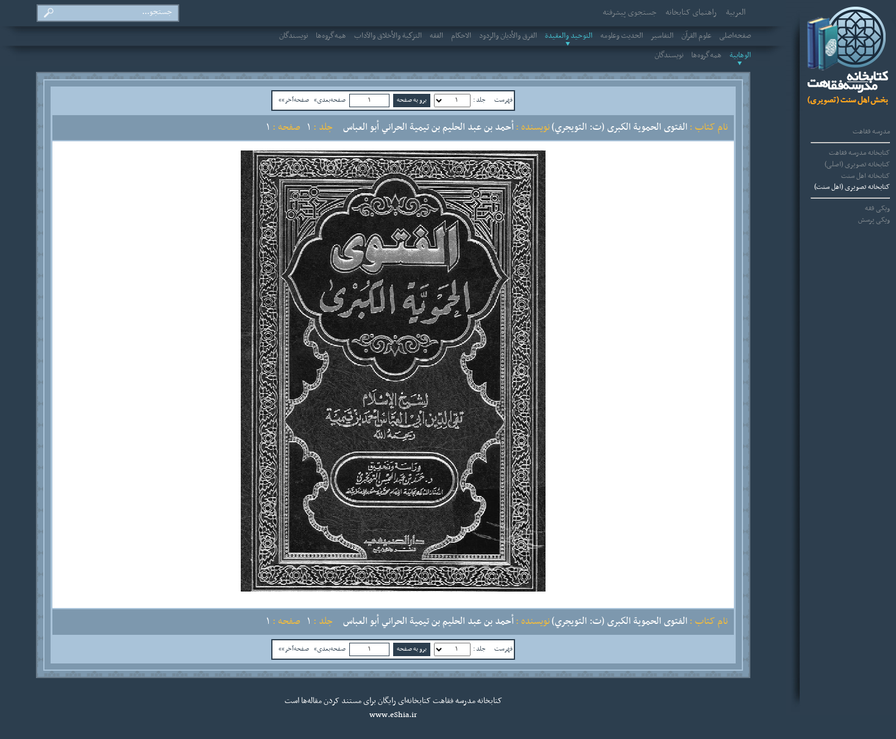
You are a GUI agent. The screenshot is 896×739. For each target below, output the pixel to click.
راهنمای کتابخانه (691, 12)
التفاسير (662, 36)
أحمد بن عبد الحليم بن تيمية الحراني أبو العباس (428, 127)
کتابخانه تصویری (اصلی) (857, 164)
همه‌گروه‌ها (331, 36)
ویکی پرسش (874, 220)
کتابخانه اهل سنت (865, 176)
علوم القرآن (696, 36)
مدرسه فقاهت (871, 132)
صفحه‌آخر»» (294, 99)
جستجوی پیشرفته (629, 12)
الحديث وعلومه (621, 36)
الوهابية (740, 55)
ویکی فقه (877, 208)
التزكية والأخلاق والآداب (388, 36)
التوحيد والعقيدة (568, 36)
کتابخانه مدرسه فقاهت (859, 153)
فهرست (503, 99)
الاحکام (461, 36)
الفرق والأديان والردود (508, 36)
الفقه (436, 36)
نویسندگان (293, 36)
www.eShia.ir (393, 715)
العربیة (735, 12)
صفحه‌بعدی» (330, 99)
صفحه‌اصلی (735, 36)
